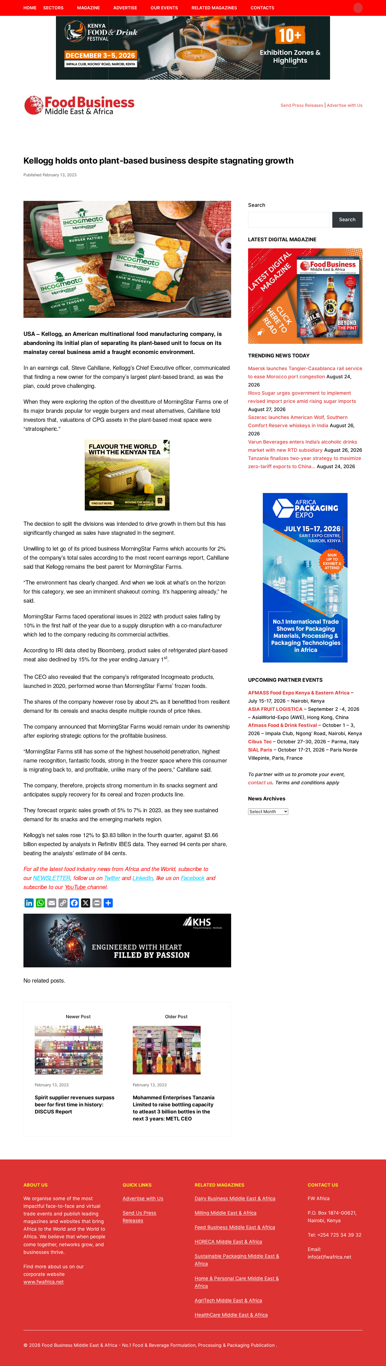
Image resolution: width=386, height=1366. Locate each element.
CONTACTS (262, 7)
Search (256, 205)
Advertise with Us (345, 105)
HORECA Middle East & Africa (228, 1242)
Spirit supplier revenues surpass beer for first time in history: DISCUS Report (74, 1104)
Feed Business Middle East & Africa (235, 1227)
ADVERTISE (125, 7)
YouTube (76, 887)
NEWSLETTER (51, 878)
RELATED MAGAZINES (214, 7)
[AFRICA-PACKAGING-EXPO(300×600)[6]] (305, 658)
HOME (29, 7)
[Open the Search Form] (358, 8)
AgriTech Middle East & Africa (228, 1300)
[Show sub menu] (67, 8)
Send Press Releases (302, 105)
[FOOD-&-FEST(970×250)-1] (193, 76)
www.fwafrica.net (43, 1282)
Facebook (193, 878)
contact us (260, 782)
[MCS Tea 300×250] (127, 506)
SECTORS (53, 7)
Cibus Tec (260, 741)
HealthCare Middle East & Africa (231, 1315)
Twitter (112, 878)
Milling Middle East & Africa (226, 1213)
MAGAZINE (88, 7)
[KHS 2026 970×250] (127, 963)
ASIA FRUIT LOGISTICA (275, 709)
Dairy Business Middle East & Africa (235, 1198)
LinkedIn (143, 878)
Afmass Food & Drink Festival (282, 725)
